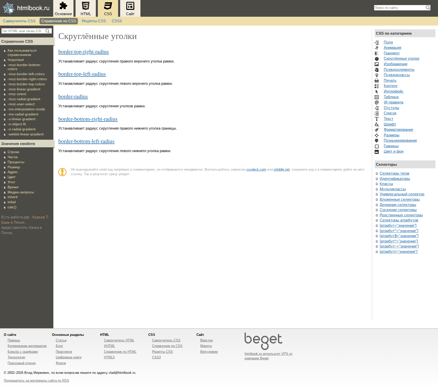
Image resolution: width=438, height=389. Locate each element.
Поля (388, 42)
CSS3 (117, 21)
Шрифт (390, 124)
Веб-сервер (209, 352)
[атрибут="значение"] (398, 225)
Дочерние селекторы (398, 205)
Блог (59, 346)
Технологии (16, 357)
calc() (12, 207)
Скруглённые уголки (401, 58)
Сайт (130, 14)
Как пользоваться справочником (22, 52)
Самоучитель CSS (19, 21)
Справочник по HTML (120, 352)
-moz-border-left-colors (26, 74)
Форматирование (398, 130)
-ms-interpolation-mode (26, 109)
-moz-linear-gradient (24, 89)
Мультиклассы (393, 189)
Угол (11, 182)
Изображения (395, 64)
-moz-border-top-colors (26, 84)
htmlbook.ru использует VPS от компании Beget (269, 356)
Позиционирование (400, 140)
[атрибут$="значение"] (399, 236)
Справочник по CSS (58, 21)
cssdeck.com (256, 169)
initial (12, 202)
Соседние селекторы (398, 210)
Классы (386, 184)
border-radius (73, 96)
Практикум (64, 352)
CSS (108, 14)
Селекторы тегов (394, 173)
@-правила (393, 102)
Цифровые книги (68, 357)
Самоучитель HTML (119, 340)
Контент (391, 86)
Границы (391, 146)
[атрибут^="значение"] (399, 231)
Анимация (392, 48)
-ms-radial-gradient (23, 114)
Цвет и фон (394, 151)
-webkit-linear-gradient (26, 134)
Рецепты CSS (94, 21)
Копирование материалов (27, 346)
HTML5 (109, 357)
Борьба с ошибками (23, 352)
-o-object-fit (17, 124)
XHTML (109, 346)
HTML (86, 14)
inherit (12, 197)
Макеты (206, 346)
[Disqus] (212, 251)
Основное (63, 14)
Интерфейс (394, 91)
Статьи (61, 340)
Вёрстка (206, 340)
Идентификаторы (395, 179)
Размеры (391, 135)
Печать (390, 80)
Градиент (392, 53)
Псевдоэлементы (399, 70)
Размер (14, 167)
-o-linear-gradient (21, 119)
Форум (61, 363)
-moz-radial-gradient (24, 99)
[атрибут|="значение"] (398, 252)
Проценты (16, 162)
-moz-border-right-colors (27, 79)
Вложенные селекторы (400, 199)
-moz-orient (17, 94)
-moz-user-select (21, 104)
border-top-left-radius (82, 73)
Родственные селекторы (401, 215)
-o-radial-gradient (21, 129)
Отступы (391, 108)
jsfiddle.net (282, 169)
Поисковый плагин (22, 363)
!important (16, 60)
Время (13, 187)
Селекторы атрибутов (399, 220)
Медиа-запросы (21, 192)
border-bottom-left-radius (86, 141)
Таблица (391, 97)
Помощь (14, 340)
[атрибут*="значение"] (399, 241)
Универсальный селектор (402, 194)
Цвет (11, 177)
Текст (388, 119)
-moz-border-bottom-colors (24, 67)
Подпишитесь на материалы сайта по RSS (36, 380)
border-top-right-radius (83, 51)
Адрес (13, 172)
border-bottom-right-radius (88, 118)
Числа (13, 157)
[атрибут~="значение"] (399, 246)
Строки (13, 152)
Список (390, 113)
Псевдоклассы (397, 75)
